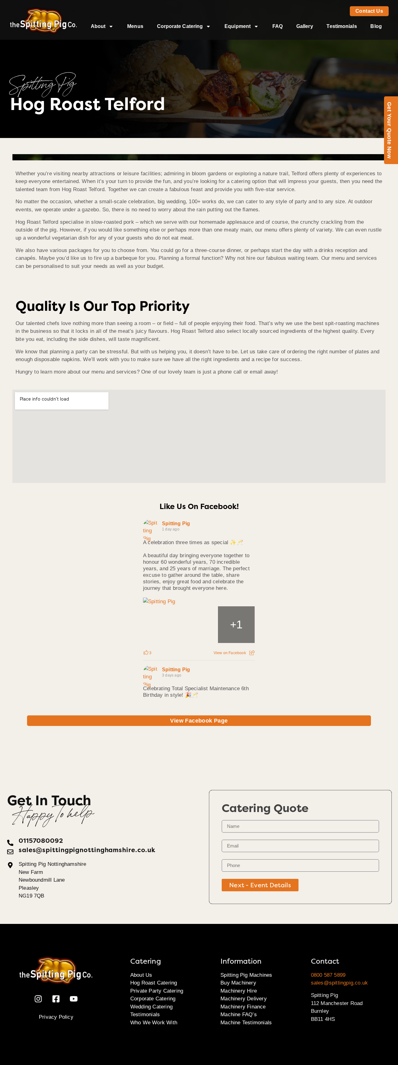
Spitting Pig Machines (246, 975)
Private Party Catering (156, 991)
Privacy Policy (56, 1017)
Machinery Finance (243, 1007)
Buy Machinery (238, 983)
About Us (141, 975)
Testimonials (341, 26)
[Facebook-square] (56, 999)
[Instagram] (38, 999)
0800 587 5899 (328, 975)
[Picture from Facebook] (161, 624)
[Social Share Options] (252, 653)
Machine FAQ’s (238, 1014)
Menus (135, 26)
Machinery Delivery (243, 999)
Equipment (237, 26)
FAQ (277, 26)
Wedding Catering (151, 1007)
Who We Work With (153, 1023)
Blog (376, 26)
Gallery (304, 26)
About (98, 26)
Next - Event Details (260, 885)
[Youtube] (74, 999)
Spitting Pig (176, 523)
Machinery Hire (238, 991)
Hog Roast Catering (153, 983)
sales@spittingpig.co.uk (339, 983)
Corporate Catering (180, 26)
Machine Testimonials (246, 1023)
